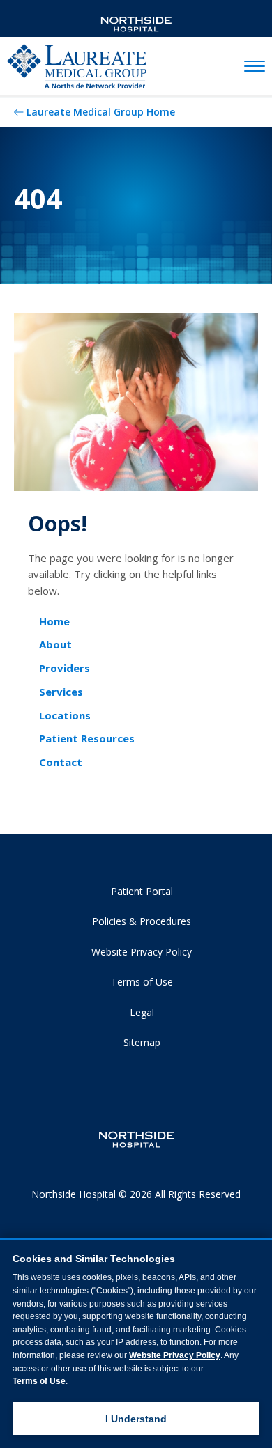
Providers (64, 668)
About (55, 644)
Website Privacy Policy (141, 951)
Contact (60, 762)
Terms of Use (142, 981)
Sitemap (141, 1042)
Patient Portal (142, 891)
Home (54, 621)
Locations (65, 715)
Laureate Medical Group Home (101, 111)
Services (61, 692)
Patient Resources (87, 738)
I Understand (136, 1418)
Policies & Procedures (141, 921)
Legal (142, 1012)
